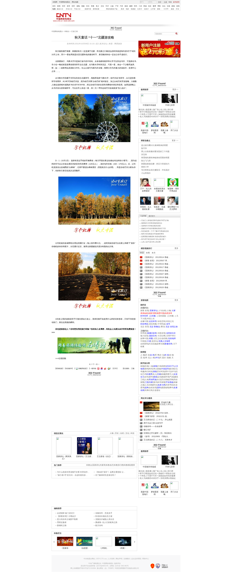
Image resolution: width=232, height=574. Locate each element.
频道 (172, 9)
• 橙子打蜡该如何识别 (148, 112)
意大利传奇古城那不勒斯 (67, 519)
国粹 (164, 366)
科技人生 (151, 318)
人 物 (142, 355)
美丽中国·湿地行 (145, 131)
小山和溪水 (146, 173)
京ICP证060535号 (102, 566)
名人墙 (163, 109)
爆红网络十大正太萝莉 (173, 208)
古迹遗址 (156, 390)
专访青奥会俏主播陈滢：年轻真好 (155, 170)
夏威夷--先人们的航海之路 (106, 522)
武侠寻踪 (169, 385)
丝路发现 (161, 333)
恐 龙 (142, 358)
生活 (159, 379)
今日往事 (161, 336)
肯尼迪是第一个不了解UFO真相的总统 (155, 231)
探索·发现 (144, 310)
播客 (158, 9)
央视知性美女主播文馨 (159, 190)
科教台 (67, 31)
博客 (159, 6)
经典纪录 (148, 390)
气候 (172, 377)
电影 (127, 9)
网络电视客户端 (111, 9)
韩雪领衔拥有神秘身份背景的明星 (155, 158)
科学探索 (161, 382)
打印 (115, 368)
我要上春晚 (164, 131)
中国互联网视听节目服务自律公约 (127, 568)
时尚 (135, 6)
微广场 (156, 109)
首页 (54, 6)
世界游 (143, 333)
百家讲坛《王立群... (84, 456)
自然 (122, 433)
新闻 (58, 6)
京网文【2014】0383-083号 (119, 566)
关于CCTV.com (101, 559)
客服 (170, 2)
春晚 (78, 6)
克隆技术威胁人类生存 (104, 519)
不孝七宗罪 (170, 105)
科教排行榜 (118, 465)
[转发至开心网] (98, 368)
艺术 (107, 6)
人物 (169, 310)
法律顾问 (127, 559)
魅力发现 (144, 336)
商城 (145, 6)
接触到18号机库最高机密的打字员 (153, 228)
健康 (131, 6)
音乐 (87, 6)
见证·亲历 (144, 327)
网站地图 (75, 2)
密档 (146, 369)
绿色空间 (161, 321)
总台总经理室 (136, 559)
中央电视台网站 (89, 559)
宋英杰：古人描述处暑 (145, 208)
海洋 (155, 382)
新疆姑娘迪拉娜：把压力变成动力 (155, 164)
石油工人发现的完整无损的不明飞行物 (155, 220)
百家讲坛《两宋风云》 (63, 457)
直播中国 (88, 9)
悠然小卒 (145, 167)
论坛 (163, 6)
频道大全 (60, 9)
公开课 (153, 9)
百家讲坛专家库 (99, 465)
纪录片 (139, 9)
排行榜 (170, 109)
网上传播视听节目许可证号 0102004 (83, 568)
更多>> (175, 89)
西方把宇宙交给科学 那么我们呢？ (153, 239)
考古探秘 (157, 369)
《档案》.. (123, 548)
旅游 (126, 6)
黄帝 (151, 377)
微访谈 (141, 109)
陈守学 (144, 148)
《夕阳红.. (103, 548)
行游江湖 (74, 31)
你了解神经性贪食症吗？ (105, 475)
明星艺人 (169, 374)
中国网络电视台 (64, 2)
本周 (148, 253)
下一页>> (96, 364)
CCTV (166, 9)
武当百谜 (152, 344)
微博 (154, 6)
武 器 (162, 358)
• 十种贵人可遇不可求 (148, 114)
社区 (149, 6)
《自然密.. (84, 548)
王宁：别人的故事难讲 (145, 190)
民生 (155, 385)
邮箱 (173, 6)
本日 (142, 253)
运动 (159, 377)
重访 (163, 327)
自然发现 (153, 387)
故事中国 (144, 338)
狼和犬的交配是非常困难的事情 (152, 234)
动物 (151, 385)
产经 (116, 6)
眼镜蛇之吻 (61, 525)
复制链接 (59, 368)
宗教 (171, 379)
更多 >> (175, 140)
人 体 (152, 358)
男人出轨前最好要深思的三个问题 (155, 151)
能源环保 (165, 377)
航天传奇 (99, 525)
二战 (151, 366)
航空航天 (173, 369)
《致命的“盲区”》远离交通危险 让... (110, 472)
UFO (173, 371)
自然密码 (144, 344)
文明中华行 (171, 336)
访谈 (168, 6)
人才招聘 (111, 559)
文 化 (162, 355)
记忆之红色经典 (160, 338)
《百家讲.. (65, 548)
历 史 (147, 355)
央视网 (54, 2)
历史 (116, 433)
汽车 (121, 6)
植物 (142, 366)
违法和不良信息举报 (88, 566)
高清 (122, 9)
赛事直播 (96, 9)
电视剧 (133, 9)
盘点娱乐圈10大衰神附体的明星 (154, 145)
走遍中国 (144, 321)
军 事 (157, 355)
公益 (112, 6)
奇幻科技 (148, 371)
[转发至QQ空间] (108, 368)
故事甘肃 (160, 344)
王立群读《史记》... (105, 456)
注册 (165, 2)
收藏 (163, 374)
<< (54, 540)
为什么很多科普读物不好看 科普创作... (73, 472)
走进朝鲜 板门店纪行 (66, 513)
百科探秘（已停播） (166, 316)
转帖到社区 (83, 368)
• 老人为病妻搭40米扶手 (149, 116)
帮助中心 (145, 559)
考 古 (147, 358)
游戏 (178, 6)
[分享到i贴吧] (101, 368)
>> (133, 540)
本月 (153, 253)
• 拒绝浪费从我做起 (167, 116)
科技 (132, 433)
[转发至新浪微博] (104, 368)
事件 (171, 387)
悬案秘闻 (165, 387)
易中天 (168, 371)
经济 (63, 6)
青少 (97, 6)
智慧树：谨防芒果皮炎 (173, 190)
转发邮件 (69, 368)
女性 (146, 377)
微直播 (148, 109)
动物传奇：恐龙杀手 (103, 513)
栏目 (177, 9)
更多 (176, 248)
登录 (159, 2)
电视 (54, 9)
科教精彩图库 (129, 465)
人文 (146, 385)
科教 (92, 6)
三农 (140, 6)
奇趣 (142, 371)
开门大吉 (174, 130)
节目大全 (77, 9)
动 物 (171, 355)
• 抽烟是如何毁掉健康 (166, 114)
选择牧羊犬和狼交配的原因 (151, 226)
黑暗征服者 (61, 522)
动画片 (146, 9)
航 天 (171, 358)
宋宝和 (144, 154)
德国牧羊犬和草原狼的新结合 (151, 223)
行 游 (166, 358)
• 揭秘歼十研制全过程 (166, 112)
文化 (102, 6)
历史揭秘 (165, 379)
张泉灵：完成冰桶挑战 (159, 208)
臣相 (146, 366)
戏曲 (83, 6)
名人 (155, 374)
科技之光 (170, 321)
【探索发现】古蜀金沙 (66, 516)
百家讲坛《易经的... (125, 456)
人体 (146, 379)
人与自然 (162, 310)
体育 (68, 6)
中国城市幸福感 (149, 105)
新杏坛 (155, 341)
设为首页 (176, 2)
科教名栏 (109, 465)
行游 (159, 366)
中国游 (143, 341)
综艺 (73, 6)
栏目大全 (69, 9)
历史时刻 (161, 371)
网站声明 (119, 559)
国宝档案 (153, 324)
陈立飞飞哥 (146, 161)
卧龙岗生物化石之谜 (103, 516)
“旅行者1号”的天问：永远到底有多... (72, 475)
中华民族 (161, 324)
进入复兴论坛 (101, 44)
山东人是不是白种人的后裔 (151, 242)
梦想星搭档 (154, 131)
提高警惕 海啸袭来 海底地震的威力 (153, 236)
